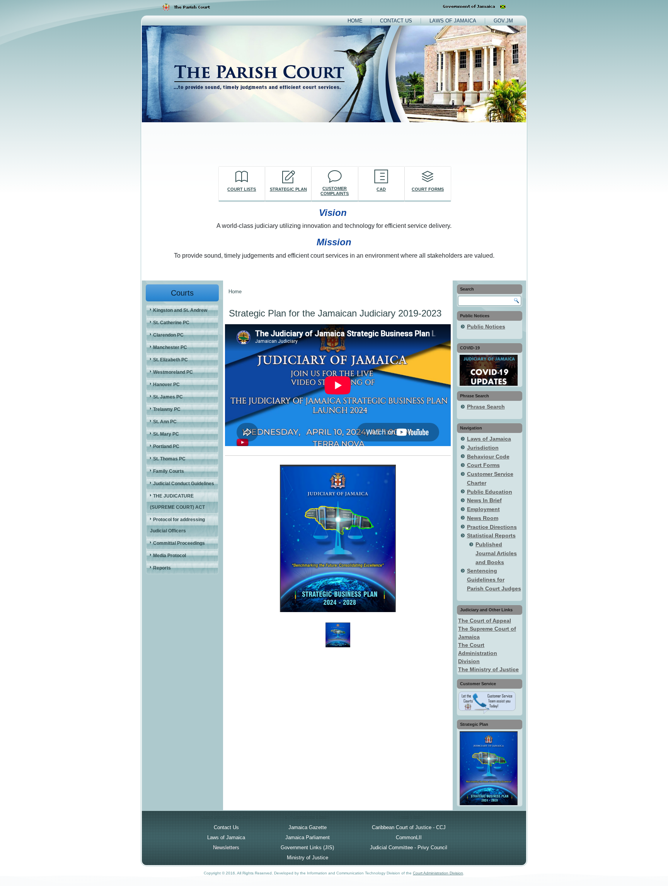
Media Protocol (169, 555)
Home (355, 21)
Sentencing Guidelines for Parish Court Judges (494, 580)
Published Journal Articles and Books (496, 553)
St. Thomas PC (169, 459)
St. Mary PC (166, 434)
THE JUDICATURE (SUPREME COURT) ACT (177, 501)
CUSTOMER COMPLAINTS (334, 191)
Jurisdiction (483, 448)
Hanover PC (166, 384)
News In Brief (484, 500)
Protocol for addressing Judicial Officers (177, 525)
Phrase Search (486, 407)
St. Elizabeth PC (170, 360)
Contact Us (396, 21)
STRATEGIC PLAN (288, 189)
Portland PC (166, 446)
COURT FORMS (428, 189)
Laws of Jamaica (452, 21)
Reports (162, 568)
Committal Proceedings (179, 543)
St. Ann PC (165, 421)
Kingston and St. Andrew (180, 310)
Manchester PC (170, 347)
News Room (482, 518)
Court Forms (483, 465)
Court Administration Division (438, 873)
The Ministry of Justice (488, 669)
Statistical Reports (491, 535)
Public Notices (486, 326)
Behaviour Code (488, 456)
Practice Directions (492, 527)
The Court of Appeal (484, 620)
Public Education (489, 492)
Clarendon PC (168, 335)
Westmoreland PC (173, 372)
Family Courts (168, 471)
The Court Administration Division (477, 653)
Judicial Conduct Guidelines (183, 483)
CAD (381, 189)
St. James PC (168, 397)
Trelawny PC (167, 409)
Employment (483, 509)
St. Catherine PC (171, 322)
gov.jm (503, 21)
